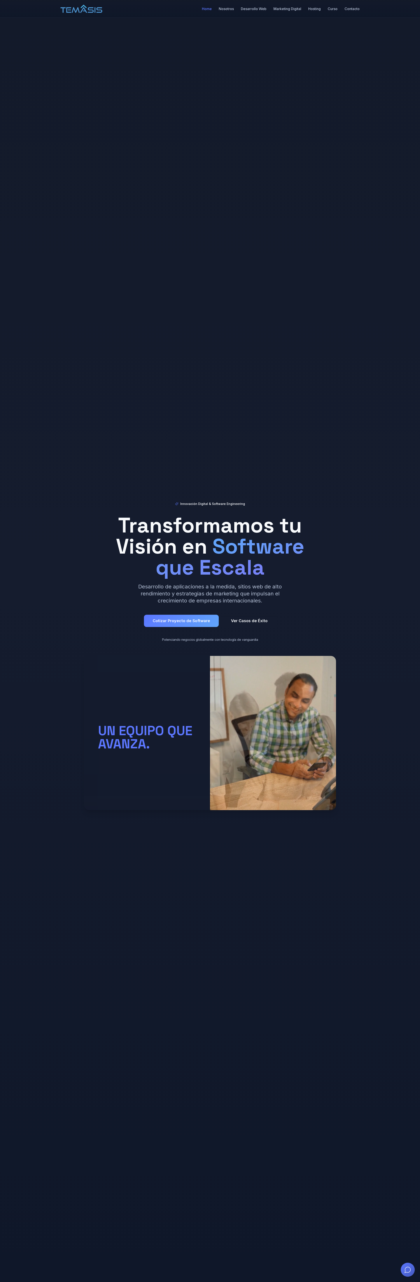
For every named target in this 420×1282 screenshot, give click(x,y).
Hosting (314, 9)
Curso (333, 9)
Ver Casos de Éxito (249, 620)
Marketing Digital (287, 9)
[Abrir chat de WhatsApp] (408, 1270)
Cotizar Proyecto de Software (181, 620)
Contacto (352, 9)
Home (207, 9)
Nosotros (226, 9)
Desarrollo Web (253, 9)
